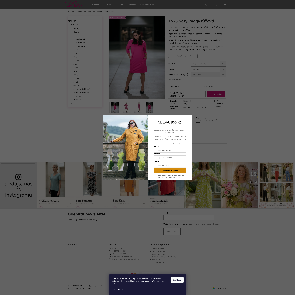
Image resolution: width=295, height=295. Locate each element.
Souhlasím (177, 280)
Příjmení (157, 154)
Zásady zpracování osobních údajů (170, 177)
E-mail (156, 161)
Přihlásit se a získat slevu (170, 170)
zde (113, 283)
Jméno (156, 146)
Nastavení (118, 289)
